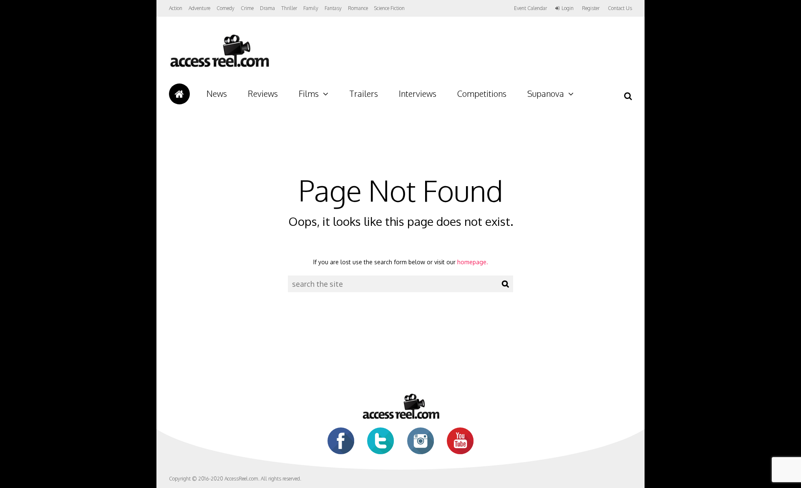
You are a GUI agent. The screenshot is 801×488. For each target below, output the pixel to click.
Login (568, 8)
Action (175, 8)
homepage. (472, 261)
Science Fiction (389, 8)
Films (309, 93)
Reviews (263, 93)
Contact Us (620, 8)
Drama (267, 8)
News (217, 93)
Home (179, 93)
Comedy (225, 8)
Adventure (199, 8)
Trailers (363, 93)
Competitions (481, 93)
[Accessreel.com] (219, 67)
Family (310, 8)
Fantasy (333, 8)
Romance (358, 8)
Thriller (289, 8)
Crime (247, 8)
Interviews (417, 93)
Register (590, 8)
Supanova (545, 93)
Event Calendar (530, 8)
